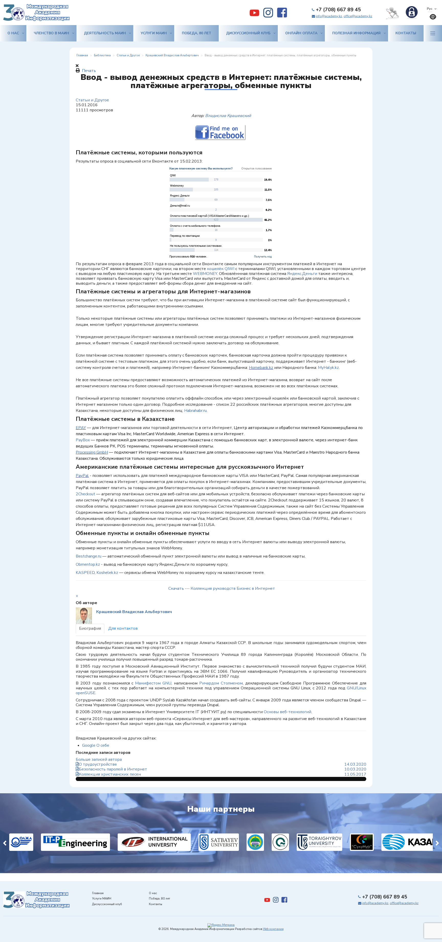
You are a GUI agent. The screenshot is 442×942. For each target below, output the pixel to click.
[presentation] (4, 842)
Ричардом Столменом (221, 683)
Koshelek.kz (107, 572)
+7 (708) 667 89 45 (338, 9)
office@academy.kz (358, 16)
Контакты (405, 33)
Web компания (273, 929)
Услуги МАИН (154, 33)
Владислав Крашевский (228, 116)
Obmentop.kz (88, 564)
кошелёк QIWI (220, 269)
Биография (90, 628)
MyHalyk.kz (328, 367)
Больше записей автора (99, 759)
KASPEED (85, 572)
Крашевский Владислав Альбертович (134, 612)
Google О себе (95, 745)
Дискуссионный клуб (248, 33)
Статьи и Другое (92, 100)
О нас (13, 33)
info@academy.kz (329, 16)
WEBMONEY (204, 273)
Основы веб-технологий (287, 712)
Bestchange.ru (88, 556)
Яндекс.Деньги (302, 273)
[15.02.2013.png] (221, 213)
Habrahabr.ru (195, 410)
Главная (98, 893)
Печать (89, 70)
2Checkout (85, 494)
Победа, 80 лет (196, 33)
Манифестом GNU (153, 683)
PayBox (83, 440)
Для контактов (123, 628)
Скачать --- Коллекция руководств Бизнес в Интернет (221, 588)
